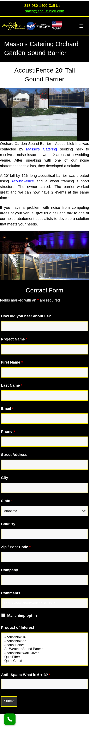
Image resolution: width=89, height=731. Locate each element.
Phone (8, 431)
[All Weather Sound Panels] (44, 649)
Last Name (11, 385)
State (7, 501)
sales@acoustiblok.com (44, 11)
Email (7, 408)
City (4, 478)
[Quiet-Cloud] (44, 661)
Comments (10, 593)
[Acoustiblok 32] (44, 641)
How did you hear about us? (26, 316)
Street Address (14, 455)
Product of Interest (17, 627)
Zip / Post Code (16, 547)
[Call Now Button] (10, 719)
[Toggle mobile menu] (83, 26)
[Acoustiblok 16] (44, 637)
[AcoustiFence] (44, 645)
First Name (12, 362)
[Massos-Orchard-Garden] (44, 233)
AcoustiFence (22, 181)
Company (9, 570)
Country (8, 524)
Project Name (14, 339)
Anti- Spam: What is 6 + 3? (26, 675)
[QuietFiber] (44, 657)
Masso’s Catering (41, 149)
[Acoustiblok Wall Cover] (44, 653)
